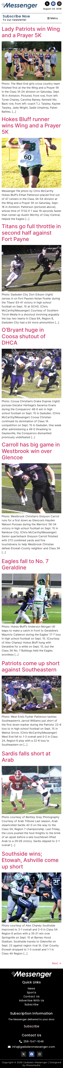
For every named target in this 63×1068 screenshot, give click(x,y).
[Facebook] (53, 3)
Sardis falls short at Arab (26, 756)
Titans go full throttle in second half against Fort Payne (31, 232)
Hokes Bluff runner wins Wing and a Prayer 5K (31, 125)
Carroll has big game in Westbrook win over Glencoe (31, 451)
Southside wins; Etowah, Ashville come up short (30, 860)
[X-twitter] (47, 3)
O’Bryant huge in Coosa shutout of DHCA (24, 336)
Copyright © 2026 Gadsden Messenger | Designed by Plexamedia (31, 1064)
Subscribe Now (16, 16)
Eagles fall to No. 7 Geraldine (25, 564)
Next (56, 963)
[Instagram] (59, 3)
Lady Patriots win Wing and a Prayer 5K (31, 32)
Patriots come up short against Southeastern (31, 666)
